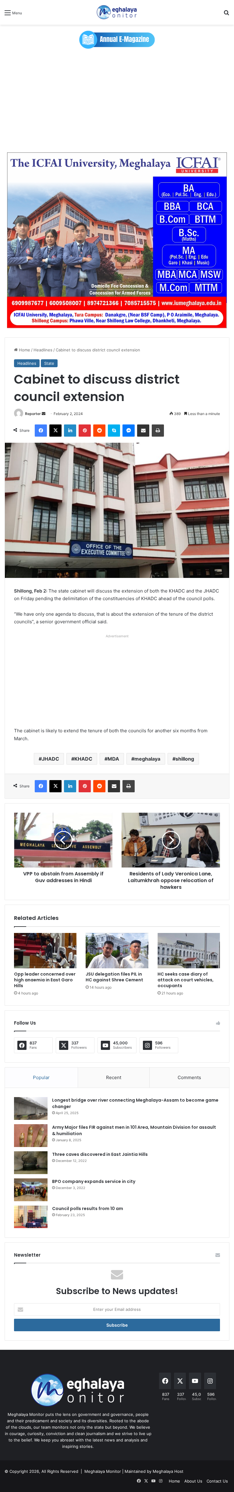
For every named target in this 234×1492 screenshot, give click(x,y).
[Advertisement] (117, 100)
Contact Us (217, 1481)
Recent (113, 1077)
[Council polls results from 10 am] (31, 1216)
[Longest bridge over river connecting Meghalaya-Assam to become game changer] (31, 1108)
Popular (41, 1077)
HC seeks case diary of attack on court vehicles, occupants (186, 980)
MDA (113, 759)
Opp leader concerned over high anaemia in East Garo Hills (45, 980)
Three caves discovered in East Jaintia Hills (100, 1154)
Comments (189, 1077)
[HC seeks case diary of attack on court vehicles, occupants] (189, 950)
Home (24, 349)
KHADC (83, 759)
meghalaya (147, 759)
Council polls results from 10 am (87, 1208)
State (49, 363)
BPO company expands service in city (93, 1181)
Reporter (33, 413)
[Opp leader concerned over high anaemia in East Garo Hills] (45, 950)
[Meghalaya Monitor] (117, 12)
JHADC (50, 759)
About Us (193, 1481)
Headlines (43, 349)
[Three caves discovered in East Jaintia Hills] (31, 1162)
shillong (185, 759)
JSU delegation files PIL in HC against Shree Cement (114, 977)
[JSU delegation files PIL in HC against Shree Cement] (117, 950)
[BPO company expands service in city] (31, 1189)
